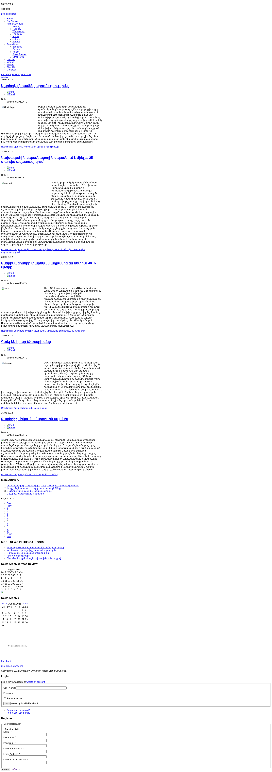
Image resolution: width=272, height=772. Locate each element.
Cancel (17, 769)
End (9, 536)
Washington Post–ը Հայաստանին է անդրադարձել (35, 547)
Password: (9, 743)
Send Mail (26, 74)
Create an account (35, 682)
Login (4, 14)
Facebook (6, 74)
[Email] (11, 94)
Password (8, 693)
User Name (9, 688)
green (9, 666)
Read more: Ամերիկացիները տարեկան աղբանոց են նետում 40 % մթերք (43, 331)
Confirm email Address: (15, 759)
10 (8, 531)
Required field (11, 729)
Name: (7, 732)
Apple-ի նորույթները (18, 555)
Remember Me (14, 698)
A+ (2, 77)
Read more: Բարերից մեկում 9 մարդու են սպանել (29, 474)
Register (11, 14)
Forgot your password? (18, 710)
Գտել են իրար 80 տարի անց (26, 342)
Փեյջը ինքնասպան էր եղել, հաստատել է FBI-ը (34, 488)
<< (3, 604)
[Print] (10, 92)
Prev (9, 506)
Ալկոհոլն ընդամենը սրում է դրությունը (35, 86)
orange (16, 666)
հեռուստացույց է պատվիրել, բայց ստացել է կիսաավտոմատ (43, 485)
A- (7, 77)
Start (9, 503)
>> (26, 604)
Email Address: (11, 754)
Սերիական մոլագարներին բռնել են (28, 553)
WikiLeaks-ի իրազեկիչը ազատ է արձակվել (31, 550)
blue (3, 666)
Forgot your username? (18, 713)
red (21, 666)
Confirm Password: (13, 748)
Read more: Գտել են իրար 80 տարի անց (24, 408)
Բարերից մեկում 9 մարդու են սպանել (34, 419)
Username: (9, 737)
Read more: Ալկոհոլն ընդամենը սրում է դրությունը (30, 146)
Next (9, 534)
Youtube (16, 74)
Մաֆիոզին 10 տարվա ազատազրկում (29, 491)
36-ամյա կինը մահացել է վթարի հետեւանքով (34, 558)
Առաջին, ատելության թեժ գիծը (25, 493)
